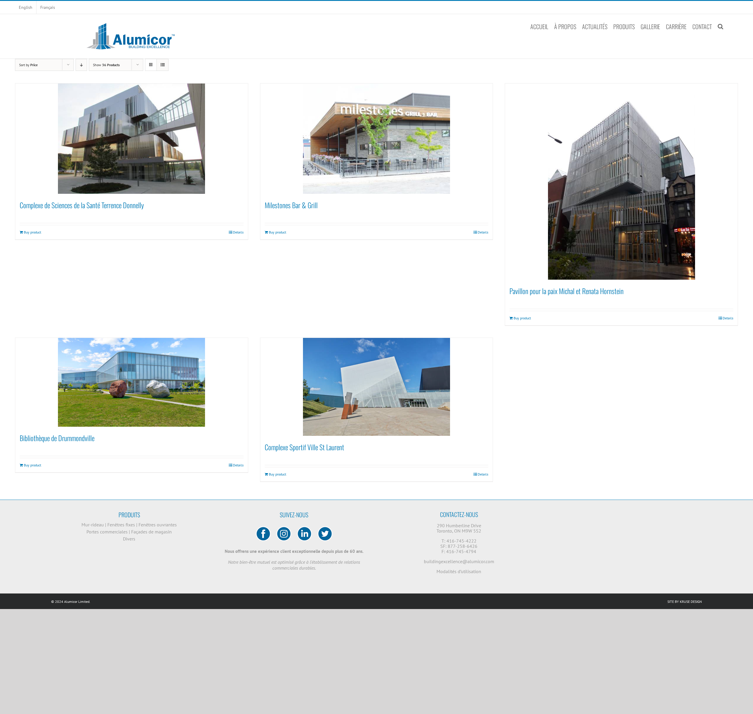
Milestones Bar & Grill (291, 205)
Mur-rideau (93, 525)
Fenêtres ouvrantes (158, 525)
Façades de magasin (151, 532)
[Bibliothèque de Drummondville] (131, 382)
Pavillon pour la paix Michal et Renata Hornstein (566, 291)
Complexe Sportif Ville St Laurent (304, 447)
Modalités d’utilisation (459, 571)
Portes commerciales (107, 532)
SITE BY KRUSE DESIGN (684, 601)
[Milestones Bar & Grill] (376, 139)
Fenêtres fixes (121, 525)
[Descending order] (81, 65)
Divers (129, 539)
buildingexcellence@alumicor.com (459, 561)
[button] (720, 26)
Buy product (32, 232)
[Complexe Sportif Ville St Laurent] (376, 387)
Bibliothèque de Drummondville (57, 438)
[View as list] (162, 65)
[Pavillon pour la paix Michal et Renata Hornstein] (621, 182)
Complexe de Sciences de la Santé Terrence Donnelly (82, 205)
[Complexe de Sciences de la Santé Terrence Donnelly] (131, 139)
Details (238, 232)
